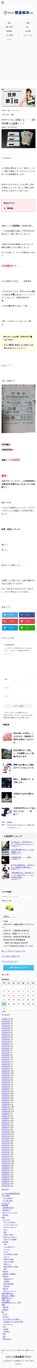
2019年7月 (6, 1091)
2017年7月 (5, 1143)
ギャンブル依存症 (9, 1222)
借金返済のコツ (9, 1279)
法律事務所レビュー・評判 (11, 1302)
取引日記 (5, 1215)
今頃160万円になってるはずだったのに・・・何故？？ (24, 811)
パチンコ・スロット (10, 1227)
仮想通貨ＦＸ (7, 1210)
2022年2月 (6, 1030)
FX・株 (5, 1314)
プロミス (6, 1257)
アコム (6, 1252)
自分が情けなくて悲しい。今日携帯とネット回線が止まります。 (23, 753)
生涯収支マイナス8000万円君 (13, 1322)
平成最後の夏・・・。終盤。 (21, 857)
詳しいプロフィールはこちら (14, 951)
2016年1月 (5, 1184)
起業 (4, 1336)
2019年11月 (6, 1082)
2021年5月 (6, 1050)
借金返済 (5, 1276)
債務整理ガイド (7, 1298)
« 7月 (4, 1011)
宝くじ (6, 1229)
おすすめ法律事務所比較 (11, 1193)
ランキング (6, 1203)
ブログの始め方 (8, 1198)
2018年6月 (6, 1118)
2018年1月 (5, 1129)
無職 (27, 23)
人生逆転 (5, 1329)
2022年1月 (6, 1032)
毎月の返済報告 (9, 1284)
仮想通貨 (9, 31)
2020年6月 (6, 1066)
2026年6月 (6, 1021)
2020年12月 (6, 1062)
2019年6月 (6, 1093)
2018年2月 (6, 1127)
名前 (6, 679)
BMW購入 (7, 1331)
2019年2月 (6, 1102)
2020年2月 (6, 1075)
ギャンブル (7, 638)
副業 (4, 1334)
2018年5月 (6, 1120)
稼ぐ (27, 27)
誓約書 (9, 822)
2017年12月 (6, 1132)
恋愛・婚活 (9, 27)
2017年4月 (6, 1150)
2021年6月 (6, 1048)
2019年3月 (6, 1100)
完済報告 (6, 1281)
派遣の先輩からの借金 (11, 1266)
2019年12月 (6, 1080)
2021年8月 (6, 1044)
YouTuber (6, 1317)
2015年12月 (6, 1186)
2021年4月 (6, 1053)
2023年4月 (6, 1026)
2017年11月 (6, 1134)
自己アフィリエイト (10, 1291)
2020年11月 (6, 1064)
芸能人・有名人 (9, 1234)
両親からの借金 (9, 1259)
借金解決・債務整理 (9, 1274)
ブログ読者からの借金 (11, 1254)
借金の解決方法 (7, 1293)
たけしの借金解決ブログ (18, 1356)
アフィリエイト (8, 1324)
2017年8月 (6, 1141)
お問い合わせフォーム (18, 967)
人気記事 (28, 31)
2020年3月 (6, 1073)
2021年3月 (6, 1055)
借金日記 (5, 1271)
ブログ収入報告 (8, 1201)
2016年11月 (6, 1161)
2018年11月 (6, 1109)
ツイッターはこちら (10, 961)
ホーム (9, 39)
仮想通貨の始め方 (8, 1207)
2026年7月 (6, 1019)
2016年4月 (6, 1177)
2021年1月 (5, 1060)
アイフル (6, 1249)
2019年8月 (6, 1089)
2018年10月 (6, 1111)
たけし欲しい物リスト (11, 956)
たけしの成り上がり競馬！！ (12, 1319)
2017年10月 (6, 1136)
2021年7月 (6, 1046)
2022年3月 (6, 1028)
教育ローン (7, 1264)
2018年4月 (6, 1123)
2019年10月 (6, 1084)
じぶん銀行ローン (9, 1247)
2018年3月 (6, 1125)
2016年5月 (6, 1175)
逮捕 (5, 1269)
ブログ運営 (9, 35)
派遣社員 (5, 1307)
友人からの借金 (9, 1261)
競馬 (5, 1232)
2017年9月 (6, 1139)
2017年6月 (6, 1145)
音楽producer (7, 1339)
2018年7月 (6, 1116)
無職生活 (5, 1309)
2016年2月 (6, 1181)
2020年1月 (6, 1078)
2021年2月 (6, 1057)
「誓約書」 (10, 208)
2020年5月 (6, 1069)
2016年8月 (6, 1168)
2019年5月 (6, 1096)
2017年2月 (6, 1154)
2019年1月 (5, 1105)
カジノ (5, 1326)
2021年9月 (6, 1041)
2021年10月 (6, 1039)
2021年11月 (6, 1037)
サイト (7, 696)
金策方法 (5, 1289)
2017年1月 (5, 1157)
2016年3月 (6, 1179)
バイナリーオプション (11, 1225)
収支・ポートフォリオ (10, 1212)
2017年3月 (6, 1152)
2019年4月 (6, 1098)
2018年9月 (6, 1114)
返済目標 (6, 1286)
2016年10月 (6, 1163)
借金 (9, 23)
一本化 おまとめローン (10, 1237)
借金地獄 (5, 1242)
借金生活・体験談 (8, 1296)
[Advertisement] (18, 60)
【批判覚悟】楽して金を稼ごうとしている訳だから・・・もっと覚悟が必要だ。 (22, 875)
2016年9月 (6, 1166)
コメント (8, 654)
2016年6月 (6, 1172)
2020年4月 (6, 1071)
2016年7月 (6, 1170)
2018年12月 (6, 1107)
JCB (5, 1244)
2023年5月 (6, 1023)
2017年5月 (6, 1148)
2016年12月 (6, 1159)
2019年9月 (6, 1087)
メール (7, 688)
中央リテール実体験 (10, 1239)
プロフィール (27, 35)
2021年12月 (6, 1035)
